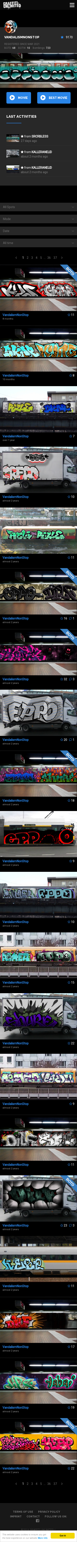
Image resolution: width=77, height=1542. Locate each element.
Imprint (16, 1516)
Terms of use (23, 1511)
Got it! (63, 1535)
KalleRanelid (42, 152)
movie (23, 98)
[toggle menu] (72, 5)
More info (42, 1537)
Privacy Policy (49, 1511)
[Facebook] (37, 1521)
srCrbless (40, 136)
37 (55, 257)
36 (49, 257)
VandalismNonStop (21, 37)
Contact (33, 1516)
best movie (58, 98)
